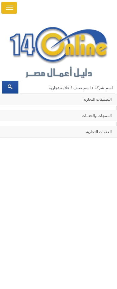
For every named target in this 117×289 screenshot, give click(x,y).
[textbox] (67, 87)
